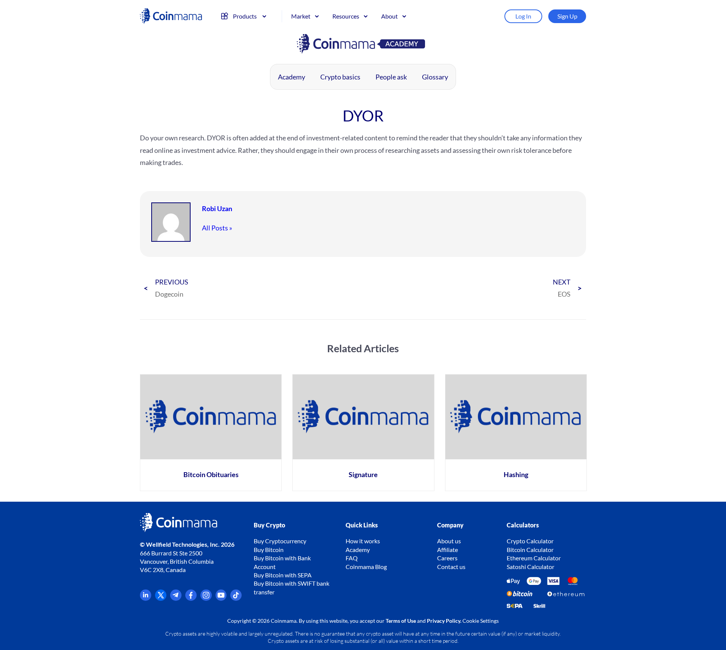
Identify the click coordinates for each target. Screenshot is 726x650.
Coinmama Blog (366, 566)
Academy (291, 77)
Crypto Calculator (530, 540)
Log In (523, 16)
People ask (391, 77)
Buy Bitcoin (269, 549)
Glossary (435, 77)
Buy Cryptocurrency (280, 540)
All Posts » (217, 228)
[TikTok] (236, 598)
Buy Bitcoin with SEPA (283, 574)
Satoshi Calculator (530, 566)
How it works (363, 540)
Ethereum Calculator (534, 557)
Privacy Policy (443, 620)
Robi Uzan (217, 208)
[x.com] (160, 598)
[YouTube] (221, 598)
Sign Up (567, 16)
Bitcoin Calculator (530, 549)
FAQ (352, 557)
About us (449, 540)
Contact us (451, 566)
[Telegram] (176, 598)
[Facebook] (191, 598)
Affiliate (447, 549)
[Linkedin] (145, 598)
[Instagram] (206, 598)
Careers (447, 557)
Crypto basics (340, 77)
